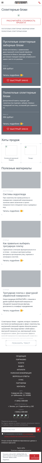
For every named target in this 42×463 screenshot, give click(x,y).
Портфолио (21, 359)
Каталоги (21, 370)
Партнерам (21, 383)
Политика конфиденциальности (21, 450)
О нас (21, 380)
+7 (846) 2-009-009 (21, 401)
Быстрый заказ (19, 80)
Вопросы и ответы (21, 376)
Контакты (21, 386)
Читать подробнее (11, 75)
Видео (21, 366)
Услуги (21, 363)
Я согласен (35, 457)
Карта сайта (21, 448)
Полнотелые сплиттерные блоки (14, 31)
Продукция (21, 356)
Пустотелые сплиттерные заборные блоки (17, 28)
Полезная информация (21, 373)
